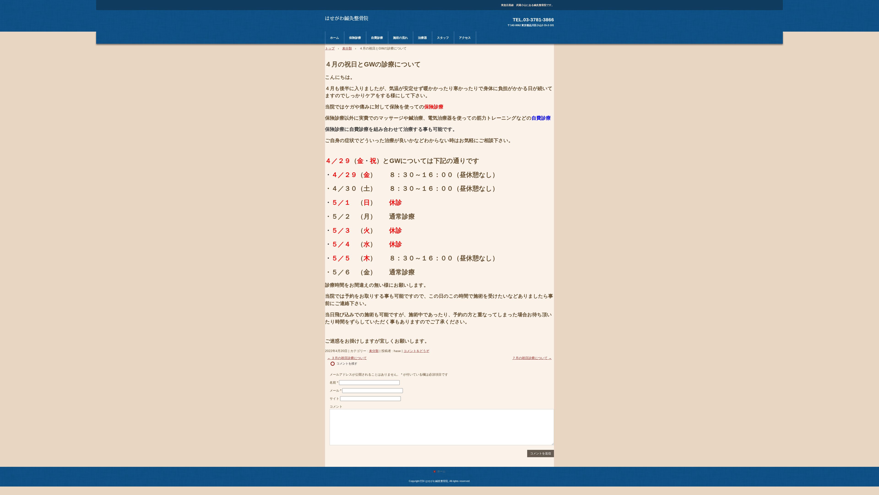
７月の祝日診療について (532, 358)
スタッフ (443, 37)
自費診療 (377, 37)
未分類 (374, 351)
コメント (336, 406)
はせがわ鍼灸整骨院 (351, 21)
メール (335, 390)
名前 (334, 382)
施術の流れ (400, 37)
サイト (334, 398)
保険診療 (355, 37)
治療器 (422, 37)
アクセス (465, 37)
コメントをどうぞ (416, 351)
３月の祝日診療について (347, 358)
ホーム (334, 37)
